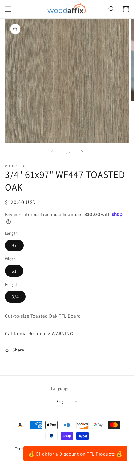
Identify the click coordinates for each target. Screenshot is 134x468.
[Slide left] (52, 152)
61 (14, 271)
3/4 (15, 297)
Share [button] (18, 350)
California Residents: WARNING (39, 333)
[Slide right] (81, 152)
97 (14, 245)
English (63, 401)
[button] (8, 9)
